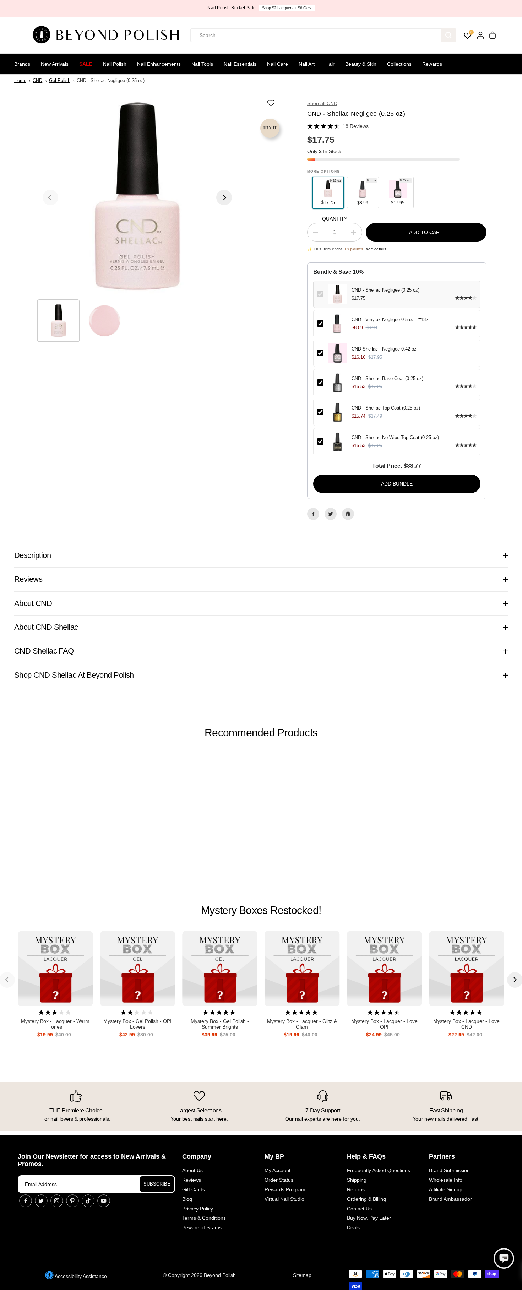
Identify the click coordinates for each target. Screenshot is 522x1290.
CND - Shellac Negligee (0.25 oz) (385, 290)
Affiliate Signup (445, 1189)
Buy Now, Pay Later (369, 1218)
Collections (399, 64)
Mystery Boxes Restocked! (261, 910)
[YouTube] (104, 1201)
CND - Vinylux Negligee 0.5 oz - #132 (390, 319)
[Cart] (492, 35)
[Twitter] (331, 514)
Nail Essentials (240, 64)
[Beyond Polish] (108, 35)
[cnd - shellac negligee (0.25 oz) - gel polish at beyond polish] (137, 197)
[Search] (448, 35)
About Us (192, 1170)
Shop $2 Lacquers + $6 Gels (286, 8)
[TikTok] (88, 1201)
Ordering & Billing (366, 1199)
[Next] (224, 197)
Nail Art (307, 64)
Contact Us (359, 1209)
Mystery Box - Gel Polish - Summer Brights (220, 1024)
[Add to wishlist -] (272, 103)
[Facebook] (313, 514)
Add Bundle (397, 484)
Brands (22, 64)
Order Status (279, 1180)
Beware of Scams (202, 1227)
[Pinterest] (348, 514)
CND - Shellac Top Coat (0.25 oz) (386, 408)
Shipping (356, 1180)
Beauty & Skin (360, 64)
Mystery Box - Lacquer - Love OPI (384, 1024)
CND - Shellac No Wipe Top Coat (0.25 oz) (395, 437)
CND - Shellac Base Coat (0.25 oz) (387, 378)
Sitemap (302, 1275)
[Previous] (50, 197)
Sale (85, 64)
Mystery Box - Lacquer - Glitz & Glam (302, 1024)
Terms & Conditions (204, 1218)
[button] (504, 1258)
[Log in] (480, 35)
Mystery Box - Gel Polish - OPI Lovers (137, 1024)
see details (376, 249)
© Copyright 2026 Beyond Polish (199, 1275)
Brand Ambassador (450, 1199)
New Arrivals (55, 64)
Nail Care (277, 64)
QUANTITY (334, 219)
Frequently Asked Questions (378, 1170)
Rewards (432, 64)
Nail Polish (114, 64)
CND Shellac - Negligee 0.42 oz (384, 349)
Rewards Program (285, 1189)
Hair (330, 64)
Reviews (191, 1180)
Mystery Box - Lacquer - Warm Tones (55, 1024)
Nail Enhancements (159, 64)
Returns (356, 1189)
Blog (187, 1199)
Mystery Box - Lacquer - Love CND (466, 1024)
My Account (277, 1170)
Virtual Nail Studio (284, 1199)
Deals (353, 1227)
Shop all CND (322, 103)
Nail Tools (202, 64)
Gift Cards (193, 1189)
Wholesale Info (445, 1180)
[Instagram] (57, 1201)
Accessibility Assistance (80, 1276)
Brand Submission (449, 1170)
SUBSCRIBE (156, 1184)
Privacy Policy (197, 1209)
